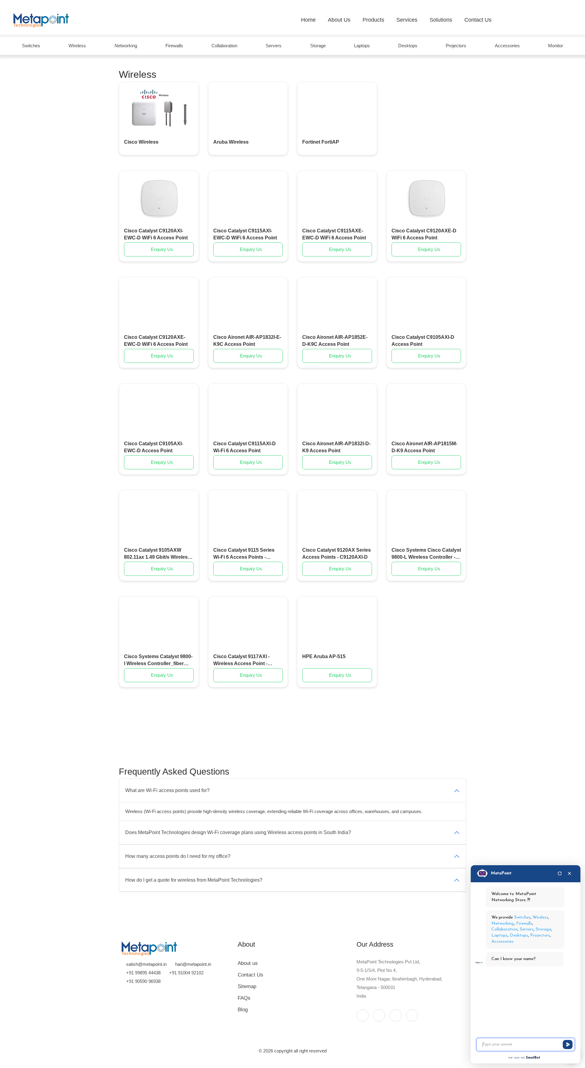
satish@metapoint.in (146, 964)
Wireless (77, 45)
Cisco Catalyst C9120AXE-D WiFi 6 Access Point (424, 234)
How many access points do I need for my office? (177, 856)
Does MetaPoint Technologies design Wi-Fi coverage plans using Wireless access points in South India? (238, 832)
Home (308, 20)
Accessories (507, 45)
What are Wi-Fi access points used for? (167, 790)
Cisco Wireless (141, 142)
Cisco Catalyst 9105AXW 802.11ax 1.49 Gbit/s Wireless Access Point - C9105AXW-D (157, 554)
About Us (339, 20)
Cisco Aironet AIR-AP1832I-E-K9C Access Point (247, 340)
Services (406, 20)
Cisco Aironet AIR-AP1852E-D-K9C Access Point (334, 340)
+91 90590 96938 (143, 981)
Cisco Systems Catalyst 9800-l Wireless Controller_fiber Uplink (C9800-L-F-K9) (158, 660)
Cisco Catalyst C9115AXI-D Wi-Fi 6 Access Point (244, 447)
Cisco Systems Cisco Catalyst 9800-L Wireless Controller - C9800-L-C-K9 (426, 554)
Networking (126, 45)
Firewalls (174, 45)
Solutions (441, 20)
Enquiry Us (161, 249)
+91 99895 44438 (143, 972)
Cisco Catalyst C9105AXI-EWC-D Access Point (153, 447)
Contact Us (477, 20)
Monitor (555, 45)
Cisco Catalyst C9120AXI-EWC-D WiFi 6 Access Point (156, 234)
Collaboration (224, 45)
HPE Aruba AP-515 (324, 656)
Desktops (407, 45)
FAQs (244, 998)
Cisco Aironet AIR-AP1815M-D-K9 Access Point (424, 447)
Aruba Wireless (231, 142)
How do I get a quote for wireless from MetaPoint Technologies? (193, 880)
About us (248, 963)
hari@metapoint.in (193, 964)
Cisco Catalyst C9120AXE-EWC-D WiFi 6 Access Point (156, 340)
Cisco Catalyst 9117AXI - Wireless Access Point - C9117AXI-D (241, 660)
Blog (243, 1009)
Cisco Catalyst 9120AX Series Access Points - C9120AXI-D (336, 553)
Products (373, 20)
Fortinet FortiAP (320, 142)
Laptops (362, 45)
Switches (31, 45)
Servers (274, 45)
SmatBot (533, 1057)
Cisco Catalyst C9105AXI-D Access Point (423, 340)
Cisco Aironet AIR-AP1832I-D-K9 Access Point (336, 447)
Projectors (456, 45)
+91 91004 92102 (186, 972)
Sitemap (247, 986)
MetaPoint (501, 873)
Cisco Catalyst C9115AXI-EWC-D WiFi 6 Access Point (245, 234)
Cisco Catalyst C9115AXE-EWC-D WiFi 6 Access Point (334, 234)
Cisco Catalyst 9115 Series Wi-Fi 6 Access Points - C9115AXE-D (244, 554)
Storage (318, 45)
